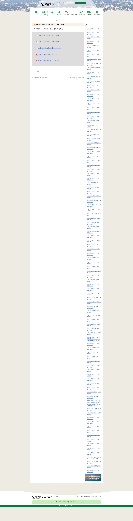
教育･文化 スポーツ (66, 15)
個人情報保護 (91, 496)
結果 (38, 71)
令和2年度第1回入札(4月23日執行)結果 (40, 77)
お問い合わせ (98, 496)
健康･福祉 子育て (59, 15)
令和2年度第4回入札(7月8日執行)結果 (76, 77)
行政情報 (89, 14)
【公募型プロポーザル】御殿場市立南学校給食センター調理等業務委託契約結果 (93, 339)
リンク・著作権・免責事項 (82, 496)
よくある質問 (97, 14)
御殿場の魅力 (74, 14)
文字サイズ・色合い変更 (80, 2)
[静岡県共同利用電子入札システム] (93, 480)
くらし (51, 14)
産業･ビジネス (82, 14)
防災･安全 (43, 14)
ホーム (36, 14)
